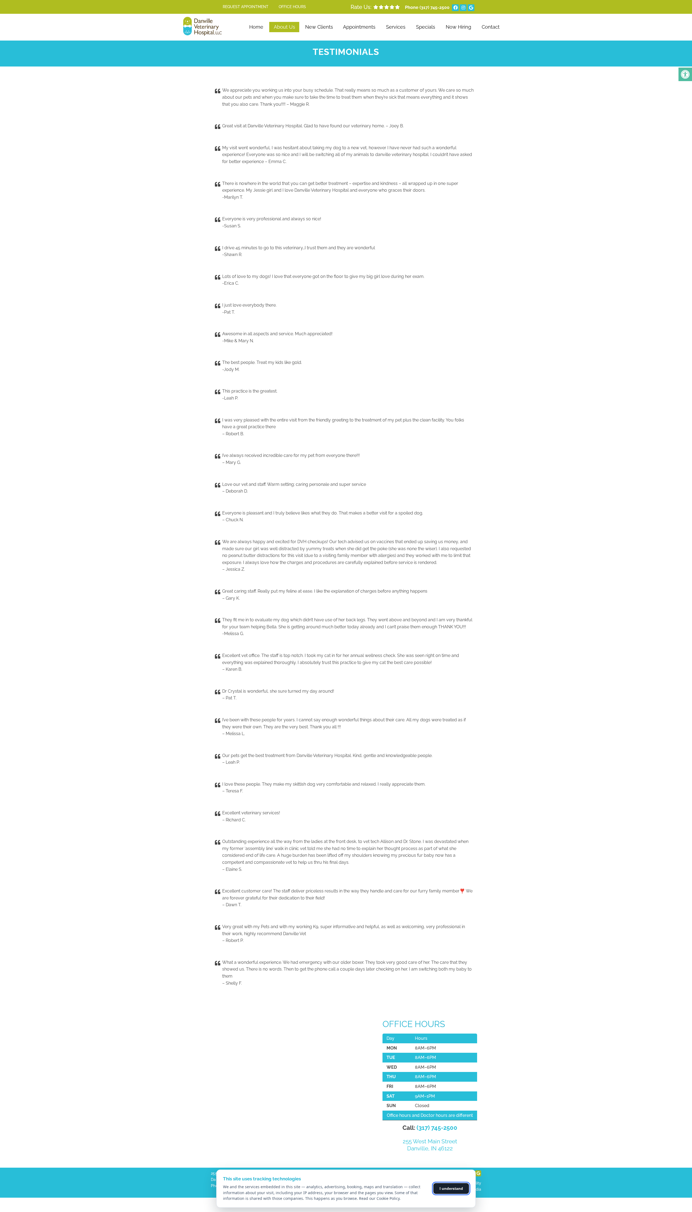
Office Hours (292, 7)
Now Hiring (458, 27)
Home (256, 27)
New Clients (319, 27)
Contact (491, 27)
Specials (425, 27)
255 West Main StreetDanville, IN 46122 (430, 1144)
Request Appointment (245, 7)
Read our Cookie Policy (379, 1198)
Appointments (359, 27)
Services (395, 27)
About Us (284, 27)
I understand (451, 1188)
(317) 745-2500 (435, 7)
